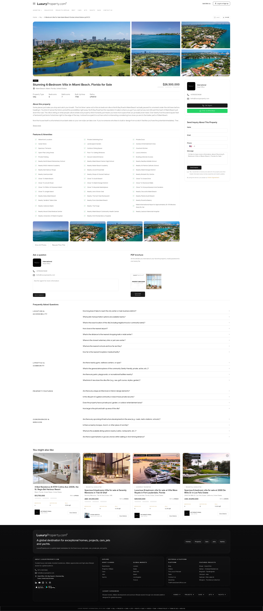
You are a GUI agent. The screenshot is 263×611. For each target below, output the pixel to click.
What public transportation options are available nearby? (104, 317)
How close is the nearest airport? (95, 328)
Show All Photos (40, 245)
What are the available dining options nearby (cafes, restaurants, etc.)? (109, 431)
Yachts (92, 10)
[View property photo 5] (205, 63)
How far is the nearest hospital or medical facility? (101, 352)
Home (35, 17)
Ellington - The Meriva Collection (209, 580)
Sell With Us (206, 4)
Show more (37, 126)
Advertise (36, 10)
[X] (46, 583)
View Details (73, 513)
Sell (114, 608)
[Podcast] (50, 583)
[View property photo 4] (156, 63)
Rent (73, 10)
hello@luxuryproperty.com (45, 573)
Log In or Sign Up (222, 4)
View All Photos (221, 72)
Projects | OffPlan (62, 10)
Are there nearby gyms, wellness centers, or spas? (102, 363)
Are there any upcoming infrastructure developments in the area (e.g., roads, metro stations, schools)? (121, 419)
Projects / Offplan (107, 569)
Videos (170, 569)
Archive (182, 608)
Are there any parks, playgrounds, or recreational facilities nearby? (108, 374)
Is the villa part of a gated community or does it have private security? (108, 397)
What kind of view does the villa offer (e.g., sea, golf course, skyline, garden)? (111, 380)
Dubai (135, 569)
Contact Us (107, 10)
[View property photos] (81, 49)
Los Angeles (137, 577)
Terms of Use (174, 608)
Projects (198, 542)
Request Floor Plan (58, 245)
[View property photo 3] (205, 35)
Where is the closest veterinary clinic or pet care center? (104, 340)
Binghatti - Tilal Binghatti (207, 571)
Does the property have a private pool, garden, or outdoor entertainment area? (112, 402)
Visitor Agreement (213, 177)
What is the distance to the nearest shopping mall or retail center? (107, 334)
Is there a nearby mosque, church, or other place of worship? (106, 425)
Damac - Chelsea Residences (208, 569)
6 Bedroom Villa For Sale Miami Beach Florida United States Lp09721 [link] (67, 17)
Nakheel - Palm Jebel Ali (206, 577)
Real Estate (48, 10)
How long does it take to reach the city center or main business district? (109, 311)
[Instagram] (43, 583)
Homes (188, 542)
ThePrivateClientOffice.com (177, 582)
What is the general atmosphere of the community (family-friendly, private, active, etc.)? (116, 368)
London (135, 566)
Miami (135, 574)
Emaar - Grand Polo (205, 566)
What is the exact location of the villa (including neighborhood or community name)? (114, 323)
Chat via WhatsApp (208, 111)
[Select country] (191, 146)
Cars (79, 10)
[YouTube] (39, 583)
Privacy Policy (163, 608)
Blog (99, 10)
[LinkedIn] (36, 583)
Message (190, 151)
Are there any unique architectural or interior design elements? (106, 391)
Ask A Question (39, 295)
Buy (41, 17)
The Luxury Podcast (174, 571)
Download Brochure (138, 294)
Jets (85, 10)
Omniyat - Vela (204, 574)
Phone (189, 143)
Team (170, 574)
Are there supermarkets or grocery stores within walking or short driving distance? (114, 437)
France (135, 580)
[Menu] (34, 4)
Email (189, 135)
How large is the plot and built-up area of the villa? (101, 408)
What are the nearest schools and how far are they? (102, 346)
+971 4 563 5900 (42, 570)
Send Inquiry (194, 167)
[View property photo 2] (156, 35)
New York (136, 571)
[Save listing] (77, 455)
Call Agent (208, 105)
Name (189, 127)
